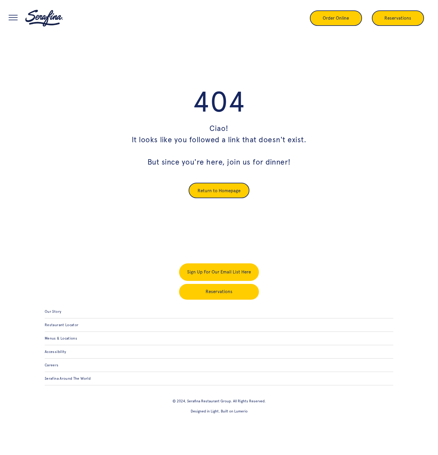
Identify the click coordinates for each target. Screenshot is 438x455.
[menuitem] (219, 311)
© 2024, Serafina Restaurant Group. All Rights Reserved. (219, 401)
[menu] (13, 17)
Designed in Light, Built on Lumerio (219, 411)
